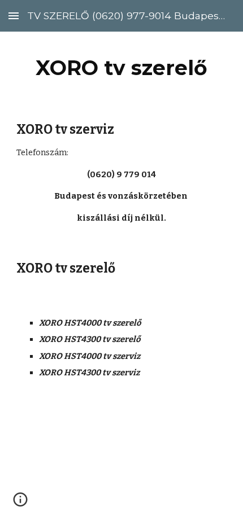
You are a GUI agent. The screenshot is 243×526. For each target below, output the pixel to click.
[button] (13, 15)
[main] (122, 67)
